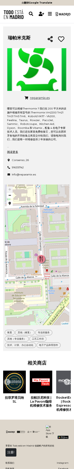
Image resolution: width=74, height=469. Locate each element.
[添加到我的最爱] (61, 39)
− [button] (9, 195)
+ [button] (9, 189)
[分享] (50, 39)
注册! (11, 452)
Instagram (62, 462)
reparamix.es (40, 98)
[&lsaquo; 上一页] (6, 382)
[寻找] (33, 14)
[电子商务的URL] (26, 98)
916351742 (18, 167)
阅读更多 (12, 152)
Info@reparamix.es (24, 174)
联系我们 (10, 462)
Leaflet (65, 323)
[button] (10, 203)
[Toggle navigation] (50, 14)
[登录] (41, 14)
